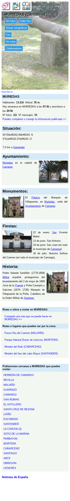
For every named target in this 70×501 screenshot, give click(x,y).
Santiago (29, 297)
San (54, 232)
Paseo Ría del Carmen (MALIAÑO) (24, 333)
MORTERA (10, 443)
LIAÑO (7, 414)
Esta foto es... (8, 92)
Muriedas (8, 162)
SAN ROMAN (11, 399)
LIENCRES (10, 468)
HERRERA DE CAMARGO (19, 375)
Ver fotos (11, 21)
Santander (19, 147)
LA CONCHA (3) (12, 428)
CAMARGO (10, 394)
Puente (19, 285)
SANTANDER (11, 424)
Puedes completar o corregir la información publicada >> (34, 119)
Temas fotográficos (16, 27)
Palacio (36, 197)
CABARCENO (11, 448)
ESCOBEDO (11, 419)
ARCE (7, 458)
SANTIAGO (10, 453)
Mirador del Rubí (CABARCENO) (22, 346)
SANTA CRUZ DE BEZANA (19, 409)
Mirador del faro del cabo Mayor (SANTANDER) (31, 353)
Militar (6, 277)
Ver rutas (11, 41)
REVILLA (9, 379)
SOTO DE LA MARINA (16, 433)
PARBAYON (10, 438)
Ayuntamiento (33, 206)
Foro (8, 34)
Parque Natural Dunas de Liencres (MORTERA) (31, 339)
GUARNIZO (10, 389)
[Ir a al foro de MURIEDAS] (26, 5)
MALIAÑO (9, 384)
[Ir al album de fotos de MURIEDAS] (15, 5)
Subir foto (25, 21)
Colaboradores (14, 48)
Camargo (8, 166)
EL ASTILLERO (12, 404)
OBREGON (10, 463)
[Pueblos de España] (5, 5)
